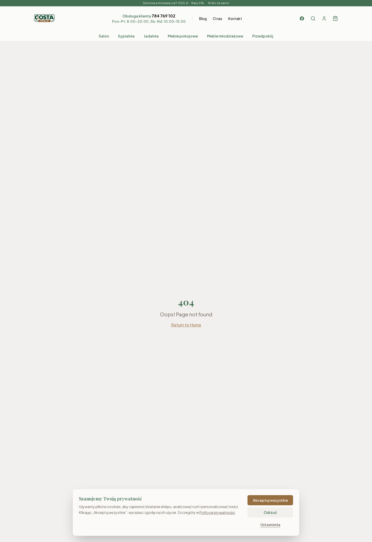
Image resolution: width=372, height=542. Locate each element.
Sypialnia (126, 36)
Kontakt (235, 18)
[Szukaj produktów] (313, 18)
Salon (104, 36)
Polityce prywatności (217, 512)
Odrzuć (270, 512)
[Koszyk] (335, 18)
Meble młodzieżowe (225, 36)
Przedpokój (262, 36)
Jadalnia (151, 36)
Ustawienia (270, 524)
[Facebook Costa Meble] (301, 18)
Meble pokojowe (183, 36)
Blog (203, 18)
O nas (217, 18)
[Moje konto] (324, 18)
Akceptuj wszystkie (270, 500)
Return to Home (186, 324)
